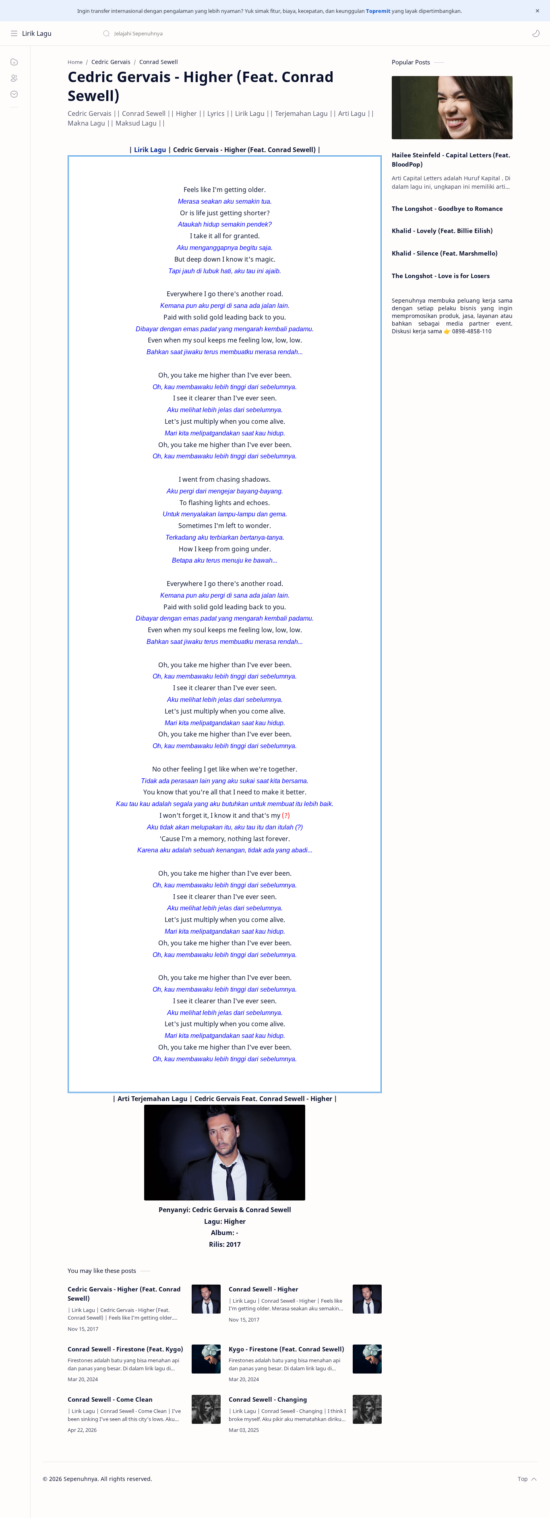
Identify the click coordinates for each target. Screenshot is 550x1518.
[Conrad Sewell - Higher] (367, 1299)
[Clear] (229, 33)
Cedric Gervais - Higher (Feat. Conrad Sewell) (124, 1293)
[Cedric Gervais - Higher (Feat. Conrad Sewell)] (206, 1299)
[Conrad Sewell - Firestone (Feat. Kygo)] (206, 1359)
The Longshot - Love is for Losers (441, 276)
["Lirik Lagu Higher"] (224, 1152)
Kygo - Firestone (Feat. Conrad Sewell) (286, 1349)
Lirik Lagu (37, 33)
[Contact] (14, 94)
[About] (14, 78)
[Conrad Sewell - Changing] (367, 1409)
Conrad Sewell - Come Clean (110, 1399)
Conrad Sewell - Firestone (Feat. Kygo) (125, 1349)
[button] (536, 33)
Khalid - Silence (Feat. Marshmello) (445, 253)
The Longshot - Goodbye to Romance (447, 208)
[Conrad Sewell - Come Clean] (206, 1409)
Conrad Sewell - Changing (268, 1399)
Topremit (378, 10)
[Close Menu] (537, 10)
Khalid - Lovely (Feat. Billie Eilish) (442, 231)
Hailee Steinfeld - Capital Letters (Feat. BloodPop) (451, 159)
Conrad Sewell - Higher (263, 1289)
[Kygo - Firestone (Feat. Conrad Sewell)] (367, 1359)
